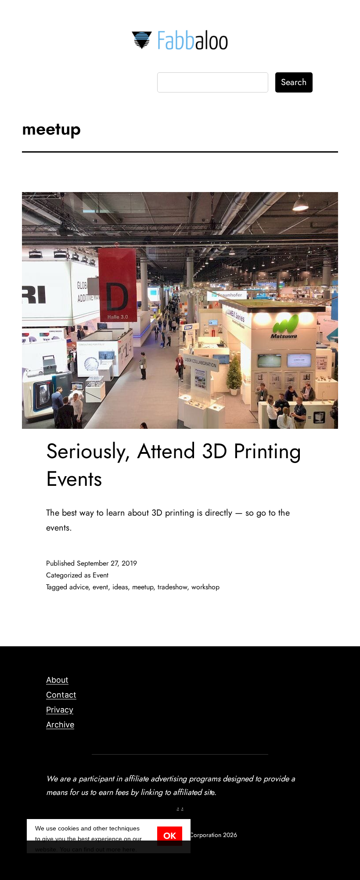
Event (100, 575)
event (100, 587)
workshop (205, 587)
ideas (120, 587)
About (57, 679)
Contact (61, 694)
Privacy (59, 709)
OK (169, 836)
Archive (60, 724)
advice (78, 587)
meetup (142, 587)
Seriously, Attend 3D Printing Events (173, 464)
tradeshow (172, 587)
